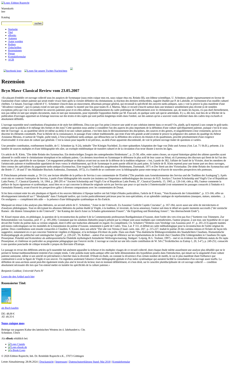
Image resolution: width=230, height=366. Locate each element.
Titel (10, 32)
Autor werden (15, 41)
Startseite (13, 29)
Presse (11, 53)
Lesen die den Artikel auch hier (18, 276)
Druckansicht (46, 361)
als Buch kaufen (10, 307)
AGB (11, 59)
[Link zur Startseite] (15, 2)
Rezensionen (15, 50)
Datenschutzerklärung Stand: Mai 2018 (89, 361)
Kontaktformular (17, 56)
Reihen (12, 44)
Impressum (61, 361)
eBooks (12, 35)
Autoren (12, 38)
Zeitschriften (14, 47)
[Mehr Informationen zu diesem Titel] (6, 302)
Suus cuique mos (12, 323)
